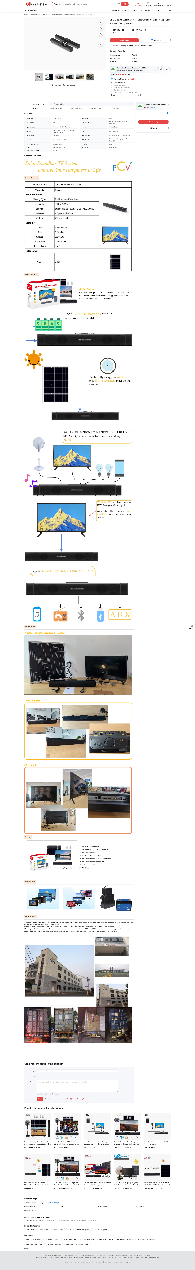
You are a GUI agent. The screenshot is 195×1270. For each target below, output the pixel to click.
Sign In (113, 95)
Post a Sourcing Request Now (80, 1099)
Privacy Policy (128, 1262)
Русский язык (79, 1257)
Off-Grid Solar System (100, 1230)
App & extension (146, 10)
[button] (127, 108)
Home (26, 14)
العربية (108, 1257)
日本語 (120, 1257)
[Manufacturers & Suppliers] (35, 4)
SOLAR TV (64, 1207)
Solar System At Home (106, 1239)
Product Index (132, 1255)
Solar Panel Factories (69, 1239)
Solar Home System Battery (34, 1244)
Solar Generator (31, 1230)
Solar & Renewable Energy (55, 14)
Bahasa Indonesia (154, 1257)
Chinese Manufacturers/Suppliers (73, 1255)
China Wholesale (89, 1255)
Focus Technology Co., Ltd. (84, 1262)
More (26, 1248)
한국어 (114, 1257)
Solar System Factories (87, 1239)
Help (134, 10)
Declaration (118, 1262)
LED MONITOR (102, 1207)
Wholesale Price (100, 1255)
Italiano (87, 1257)
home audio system (30, 1207)
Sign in (168, 5)
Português (64, 1257)
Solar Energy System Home (146, 1239)
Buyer (124, 10)
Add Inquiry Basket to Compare (65, 85)
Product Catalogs (53, 1203)
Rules (169, 10)
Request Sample (146, 46)
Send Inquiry (124, 40)
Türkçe (137, 1257)
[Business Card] (168, 113)
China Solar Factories (51, 1239)
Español (56, 1257)
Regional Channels (121, 1255)
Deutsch (94, 1257)
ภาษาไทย (130, 1257)
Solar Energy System (69, 14)
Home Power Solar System (125, 1239)
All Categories (31, 10)
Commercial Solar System (84, 14)
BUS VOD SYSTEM (30, 1210)
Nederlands (101, 1257)
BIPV (69, 1230)
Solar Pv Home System (55, 1244)
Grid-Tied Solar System (82, 1230)
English (50, 1257)
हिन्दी (125, 1257)
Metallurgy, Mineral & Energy (37, 14)
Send (39, 1099)
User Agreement (109, 1262)
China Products (58, 1255)
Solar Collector (58, 1230)
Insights (149, 1255)
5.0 (145, 107)
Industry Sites (110, 1255)
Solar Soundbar (139, 1207)
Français (71, 1257)
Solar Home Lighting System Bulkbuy (77, 1244)
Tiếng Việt (144, 1257)
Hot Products (47, 1255)
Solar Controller (45, 1230)
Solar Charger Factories (33, 1239)
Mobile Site (142, 1255)
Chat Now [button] (157, 40)
